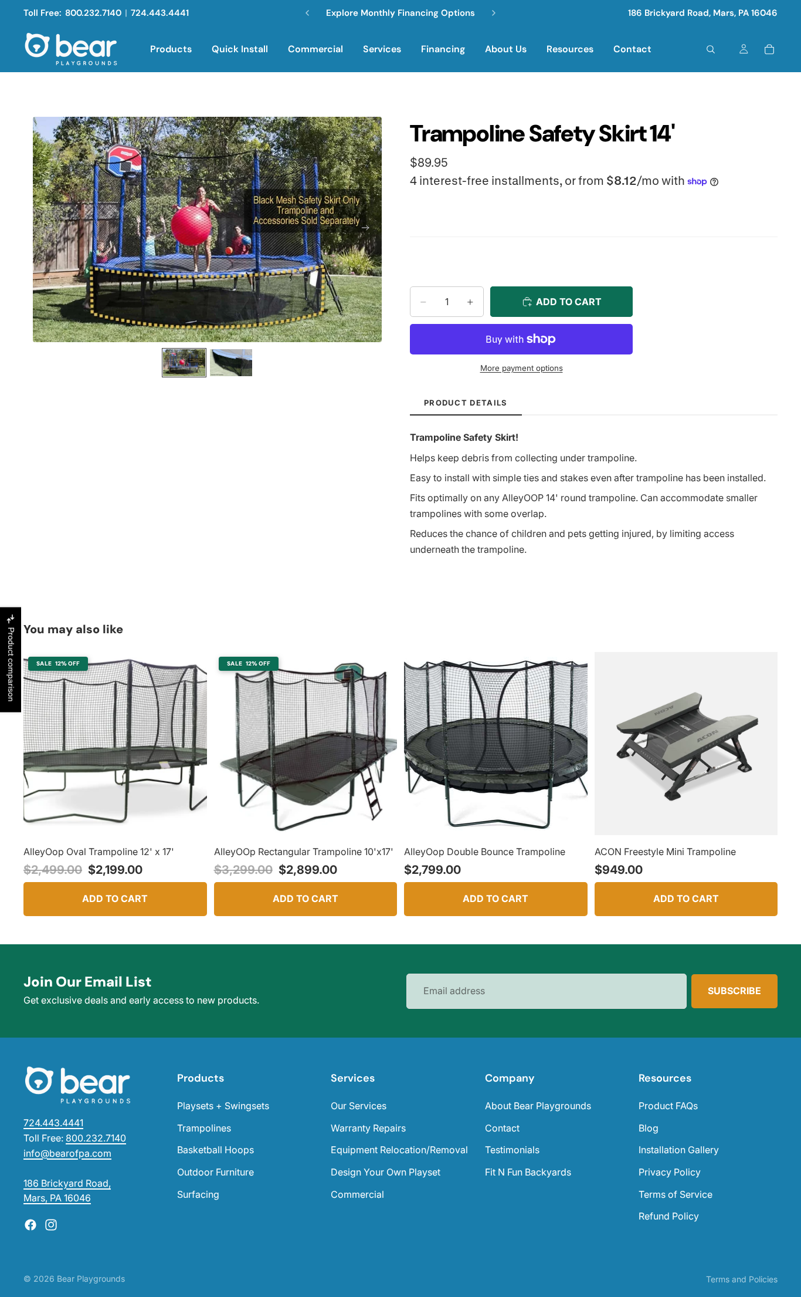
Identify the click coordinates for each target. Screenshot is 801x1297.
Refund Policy (669, 1216)
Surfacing (198, 1194)
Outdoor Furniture (215, 1172)
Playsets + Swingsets (223, 1106)
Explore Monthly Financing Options (400, 13)
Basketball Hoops (215, 1150)
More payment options (521, 368)
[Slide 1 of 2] (184, 363)
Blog (649, 1128)
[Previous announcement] (307, 13)
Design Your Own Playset (385, 1172)
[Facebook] (30, 1225)
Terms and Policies (742, 1279)
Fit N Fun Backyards (528, 1172)
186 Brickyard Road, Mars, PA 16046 (703, 13)
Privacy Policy (670, 1172)
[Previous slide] (46, 229)
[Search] (711, 49)
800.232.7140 (93, 13)
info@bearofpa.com (67, 1153)
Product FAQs (668, 1106)
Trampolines (204, 1128)
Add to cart (115, 898)
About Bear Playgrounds (538, 1106)
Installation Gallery (679, 1150)
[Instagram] (51, 1225)
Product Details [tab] (466, 402)
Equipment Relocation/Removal (399, 1150)
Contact (502, 1128)
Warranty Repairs (368, 1128)
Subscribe (734, 991)
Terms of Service (675, 1194)
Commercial (357, 1194)
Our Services (358, 1106)
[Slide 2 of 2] (231, 363)
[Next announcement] (493, 13)
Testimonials (512, 1150)
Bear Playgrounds (91, 1279)
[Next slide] (369, 229)
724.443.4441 (160, 13)
